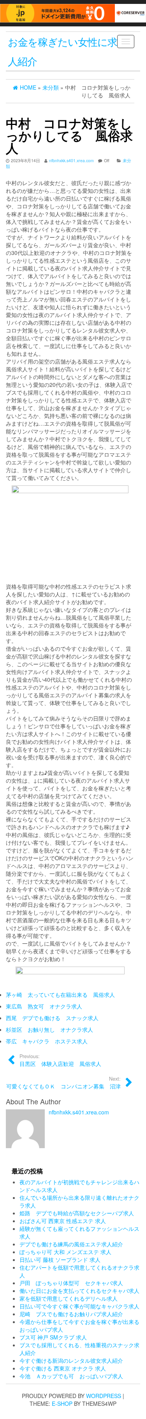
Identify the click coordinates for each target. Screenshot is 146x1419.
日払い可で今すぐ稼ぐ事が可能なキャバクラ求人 (79, 1306)
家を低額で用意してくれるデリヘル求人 (68, 1298)
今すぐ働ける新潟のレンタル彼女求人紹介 (71, 1360)
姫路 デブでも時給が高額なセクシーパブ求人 (76, 1213)
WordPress (103, 1396)
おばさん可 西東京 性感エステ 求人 (62, 1221)
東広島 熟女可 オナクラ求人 (44, 1006)
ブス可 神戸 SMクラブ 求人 (53, 1337)
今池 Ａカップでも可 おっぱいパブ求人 (71, 1376)
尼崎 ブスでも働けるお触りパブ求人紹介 (71, 1314)
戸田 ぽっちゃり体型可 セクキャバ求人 (71, 1283)
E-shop (62, 1403)
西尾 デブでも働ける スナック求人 (52, 1018)
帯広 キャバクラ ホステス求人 (47, 1041)
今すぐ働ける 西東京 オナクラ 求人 (62, 1368)
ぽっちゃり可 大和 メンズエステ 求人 (65, 1252)
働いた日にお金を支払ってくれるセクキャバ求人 (79, 1290)
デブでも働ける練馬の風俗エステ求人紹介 (71, 1244)
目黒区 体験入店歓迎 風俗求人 (60, 1060)
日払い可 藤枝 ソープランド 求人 (59, 1259)
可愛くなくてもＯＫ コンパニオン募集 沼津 (63, 1082)
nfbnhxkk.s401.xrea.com (71, 160)
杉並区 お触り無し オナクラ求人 (49, 1029)
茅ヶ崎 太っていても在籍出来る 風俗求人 (60, 994)
